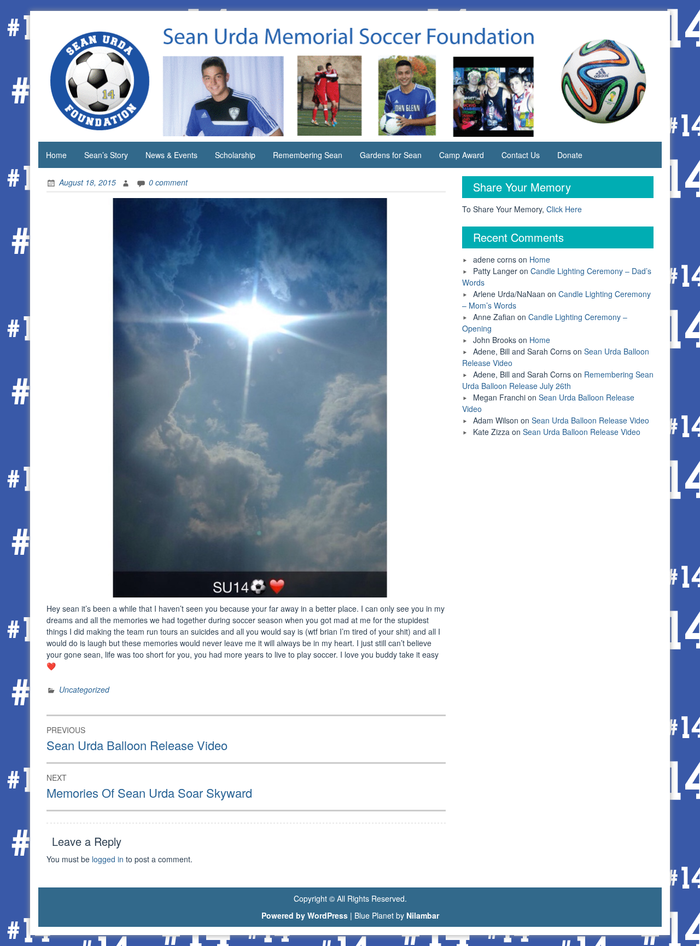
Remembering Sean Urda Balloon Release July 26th (558, 380)
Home (56, 154)
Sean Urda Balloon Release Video (590, 420)
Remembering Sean (307, 154)
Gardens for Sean (391, 154)
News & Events (171, 154)
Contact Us (520, 154)
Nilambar (422, 915)
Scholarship (235, 154)
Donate (569, 154)
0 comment (168, 182)
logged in (108, 859)
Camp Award (461, 154)
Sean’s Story (106, 154)
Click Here (564, 209)
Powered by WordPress (304, 915)
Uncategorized (84, 689)
